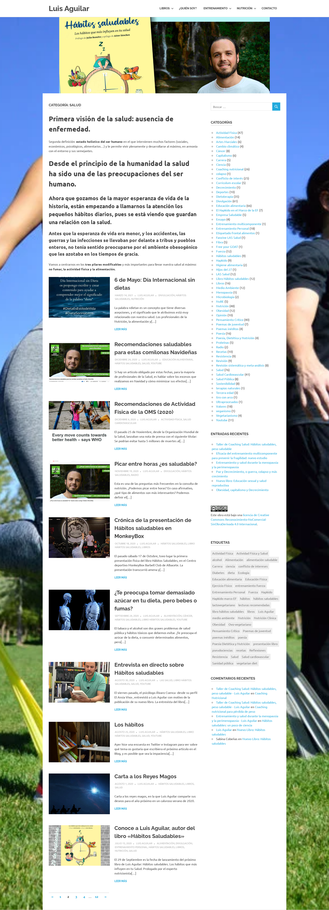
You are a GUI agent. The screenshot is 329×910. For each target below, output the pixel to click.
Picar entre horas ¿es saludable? (155, 464)
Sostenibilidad (225, 383)
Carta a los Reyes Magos (145, 776)
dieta (231, 572)
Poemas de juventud (230, 324)
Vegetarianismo (226, 415)
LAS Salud (166, 680)
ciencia (230, 566)
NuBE (220, 301)
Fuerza (220, 251)
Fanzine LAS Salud (228, 237)
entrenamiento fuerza (250, 585)
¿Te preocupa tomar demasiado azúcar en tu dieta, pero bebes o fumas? (155, 600)
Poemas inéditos (227, 329)
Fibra (219, 242)
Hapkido (221, 260)
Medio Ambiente (227, 288)
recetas (241, 650)
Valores (221, 406)
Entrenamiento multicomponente (238, 224)
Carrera (221, 160)
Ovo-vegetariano (239, 624)
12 (96, 897)
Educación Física (256, 579)
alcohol (217, 560)
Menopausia (224, 292)
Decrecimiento (226, 187)
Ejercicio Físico (222, 585)
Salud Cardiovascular (230, 374)
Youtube (156, 363)
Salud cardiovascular (255, 657)
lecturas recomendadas (254, 605)
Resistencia (223, 356)
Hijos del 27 (224, 269)
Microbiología (225, 297)
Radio (135, 474)
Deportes (222, 192)
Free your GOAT (227, 246)
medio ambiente (223, 618)
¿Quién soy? (188, 8)
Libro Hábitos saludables (158, 619)
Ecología (243, 572)
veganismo (223, 411)
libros (251, 611)
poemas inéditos (223, 637)
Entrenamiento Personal (131, 847)
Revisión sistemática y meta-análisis (240, 365)
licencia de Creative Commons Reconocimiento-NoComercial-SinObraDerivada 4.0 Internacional (240, 519)
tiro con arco (224, 397)
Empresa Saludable (229, 215)
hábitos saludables (265, 598)
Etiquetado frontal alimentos (235, 233)
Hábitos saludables (128, 363)
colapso (221, 173)
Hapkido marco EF (224, 598)
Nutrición (244, 8)
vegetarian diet (247, 663)
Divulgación (166, 295)
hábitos (245, 598)
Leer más (120, 329)
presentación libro (265, 644)
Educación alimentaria (177, 359)
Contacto (269, 8)
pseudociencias (222, 650)
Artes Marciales (226, 142)
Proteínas (222, 342)
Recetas (221, 351)
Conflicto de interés (229, 178)
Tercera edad (225, 392)
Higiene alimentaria (229, 265)
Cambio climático (227, 146)
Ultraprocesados (227, 402)
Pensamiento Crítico (229, 319)
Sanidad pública (222, 663)
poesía (242, 637)
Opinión (221, 315)
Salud (146, 363)
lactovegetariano (223, 605)
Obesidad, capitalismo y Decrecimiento (242, 490)
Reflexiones (257, 650)
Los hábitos (129, 725)
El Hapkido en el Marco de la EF (237, 210)
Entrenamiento (216, 8)
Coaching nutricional (230, 169)
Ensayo (221, 219)
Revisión (222, 361)
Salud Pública (225, 379)
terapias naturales (228, 388)
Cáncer (187, 615)
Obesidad (222, 310)
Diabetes (218, 572)
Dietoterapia (224, 196)
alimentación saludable (262, 560)
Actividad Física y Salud (252, 553)
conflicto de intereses (253, 566)
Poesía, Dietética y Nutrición (235, 338)
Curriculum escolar (228, 183)
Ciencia (221, 164)
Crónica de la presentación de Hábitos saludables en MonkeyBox (152, 528)
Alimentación (173, 615)
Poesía (220, 333)
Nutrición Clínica (265, 618)
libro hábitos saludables (228, 611)
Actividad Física (171, 419)
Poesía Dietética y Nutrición (231, 644)
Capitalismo (224, 155)
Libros (165, 8)
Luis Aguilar (69, 8)
